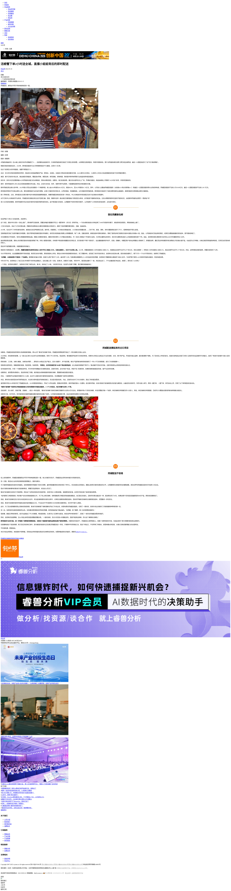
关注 (2, 71)
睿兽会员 (7, 834)
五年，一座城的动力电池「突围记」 (13, 803)
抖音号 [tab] (3, 887)
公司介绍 (7, 819)
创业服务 (7, 7)
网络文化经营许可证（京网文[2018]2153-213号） (72, 868)
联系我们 (7, 822)
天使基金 (11, 13)
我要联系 (3, 83)
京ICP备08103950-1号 (48, 864)
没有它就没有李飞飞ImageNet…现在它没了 (15, 801)
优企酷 (10, 15)
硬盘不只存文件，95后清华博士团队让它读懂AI (16, 799)
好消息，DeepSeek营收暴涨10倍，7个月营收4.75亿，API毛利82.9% (22, 797)
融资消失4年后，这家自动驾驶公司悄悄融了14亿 (16, 736)
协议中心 (7, 861)
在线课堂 (11, 11)
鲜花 (10, 538)
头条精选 (21, 538)
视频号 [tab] (3, 883)
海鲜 (7, 538)
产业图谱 (7, 838)
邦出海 (10, 18)
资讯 (5, 2)
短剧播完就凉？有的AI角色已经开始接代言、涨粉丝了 (18, 788)
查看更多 (3, 810)
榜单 (5, 35)
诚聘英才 (7, 826)
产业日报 (7, 836)
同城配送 (3, 538)
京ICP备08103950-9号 (62, 864)
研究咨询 (7, 28)
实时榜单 (11, 39)
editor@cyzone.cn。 (82, 532)
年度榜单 (11, 37)
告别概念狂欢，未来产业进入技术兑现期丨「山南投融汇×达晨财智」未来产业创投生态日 (30, 683)
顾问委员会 (8, 824)
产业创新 (7, 20)
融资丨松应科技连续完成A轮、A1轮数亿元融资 (16, 790)
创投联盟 (11, 22)
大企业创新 (11, 26)
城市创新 (11, 24)
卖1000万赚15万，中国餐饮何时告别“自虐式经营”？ (17, 792)
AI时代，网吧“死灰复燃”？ (10, 795)
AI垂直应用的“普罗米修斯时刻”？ (12, 805)
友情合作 (7, 851)
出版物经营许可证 (77, 873)
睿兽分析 (7, 31)
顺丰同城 (15, 538)
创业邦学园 (11, 9)
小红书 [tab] (3, 885)
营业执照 (68, 873)
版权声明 (7, 858)
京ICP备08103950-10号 (76, 864)
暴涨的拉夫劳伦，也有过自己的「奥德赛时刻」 (17, 808)
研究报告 (7, 840)
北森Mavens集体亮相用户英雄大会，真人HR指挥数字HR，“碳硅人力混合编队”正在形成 (29, 784)
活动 (5, 33)
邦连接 (6, 5)
